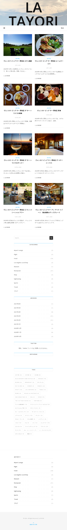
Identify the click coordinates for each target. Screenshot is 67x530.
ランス (18, 430)
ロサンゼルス (19, 433)
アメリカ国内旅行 (21, 404)
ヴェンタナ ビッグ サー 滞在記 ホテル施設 (18, 61)
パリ (35, 422)
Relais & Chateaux (31, 393)
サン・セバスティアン (22, 411)
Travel (16, 287)
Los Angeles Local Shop (21, 262)
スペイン (29, 415)
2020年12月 (17, 328)
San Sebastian (21, 397)
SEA (32, 397)
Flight (15, 254)
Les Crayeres (30, 389)
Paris (43, 389)
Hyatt (18, 389)
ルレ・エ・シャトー (30, 430)
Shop (15, 275)
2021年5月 (17, 308)
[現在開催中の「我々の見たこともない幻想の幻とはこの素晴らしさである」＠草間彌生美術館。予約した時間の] (37, 360)
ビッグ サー (45, 422)
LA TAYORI (33, 14)
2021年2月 (17, 320)
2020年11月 (17, 332)
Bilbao (18, 382)
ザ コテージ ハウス (38, 411)
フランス (44, 426)
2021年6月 (17, 304)
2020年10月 (17, 336)
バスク (18, 422)
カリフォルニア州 (21, 408)
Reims (18, 393)
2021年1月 (17, 324)
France (41, 386)
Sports (16, 283)
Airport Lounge (18, 250)
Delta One (19, 386)
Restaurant (17, 271)
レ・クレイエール (45, 430)
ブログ (16, 291)
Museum (16, 266)
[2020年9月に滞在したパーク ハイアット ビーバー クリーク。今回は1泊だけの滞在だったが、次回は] (17, 360)
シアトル (18, 415)
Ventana (38, 400)
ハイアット (42, 419)
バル (27, 422)
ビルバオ (18, 426)
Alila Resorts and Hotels (25, 378)
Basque (42, 378)
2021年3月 (17, 316)
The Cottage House (23, 400)
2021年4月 (17, 312)
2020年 (38, 375)
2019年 (28, 375)
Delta (40, 382)
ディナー (39, 415)
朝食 (29, 433)
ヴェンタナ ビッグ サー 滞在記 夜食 (49, 110)
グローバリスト (35, 408)
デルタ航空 (31, 419)
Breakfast (29, 382)
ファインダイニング (31, 426)
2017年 (18, 375)
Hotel (18, 58)
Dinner (30, 386)
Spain (41, 397)
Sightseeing (17, 279)
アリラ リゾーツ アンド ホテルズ (40, 404)
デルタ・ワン (19, 419)
